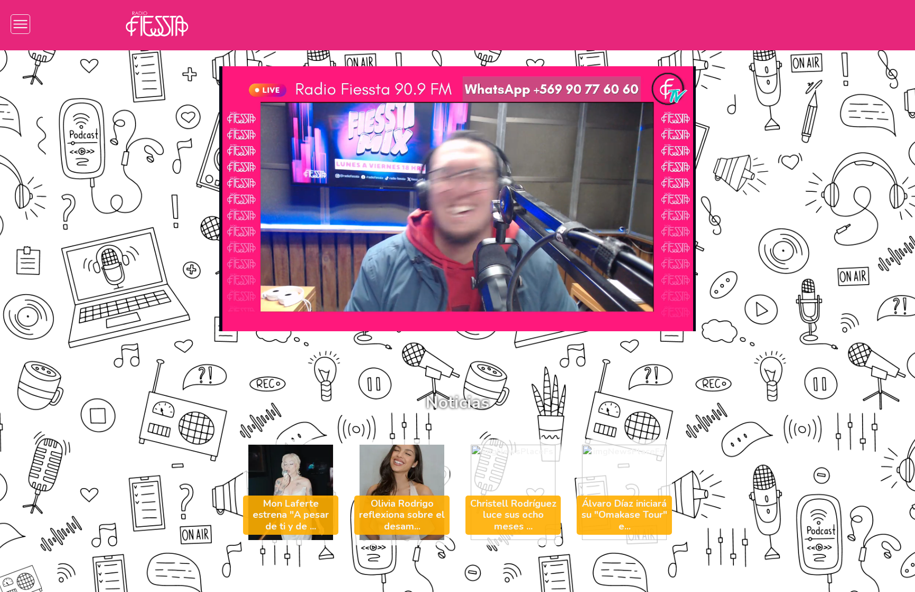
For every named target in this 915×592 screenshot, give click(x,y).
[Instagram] (660, 24)
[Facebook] (692, 24)
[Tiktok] (724, 24)
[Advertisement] (68, 218)
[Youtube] (756, 24)
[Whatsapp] (787, 24)
